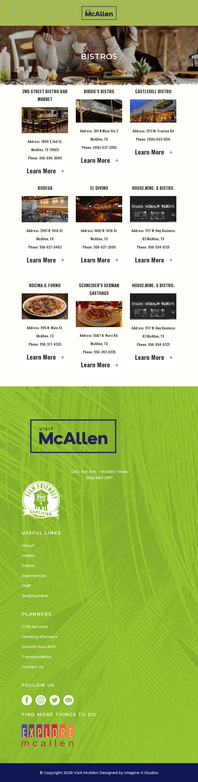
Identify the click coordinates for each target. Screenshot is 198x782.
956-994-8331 (159, 247)
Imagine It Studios (141, 772)
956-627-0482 (50, 247)
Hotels (28, 555)
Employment (35, 595)
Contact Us (33, 666)
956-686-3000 (50, 157)
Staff (26, 585)
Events (28, 565)
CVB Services (35, 626)
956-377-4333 (50, 344)
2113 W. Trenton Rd (160, 130)
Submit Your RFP (39, 646)
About (28, 545)
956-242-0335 (105, 351)
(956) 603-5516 (158, 139)
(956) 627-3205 (105, 147)
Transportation (37, 656)
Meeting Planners (39, 636)
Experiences (34, 575)
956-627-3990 (105, 247)
